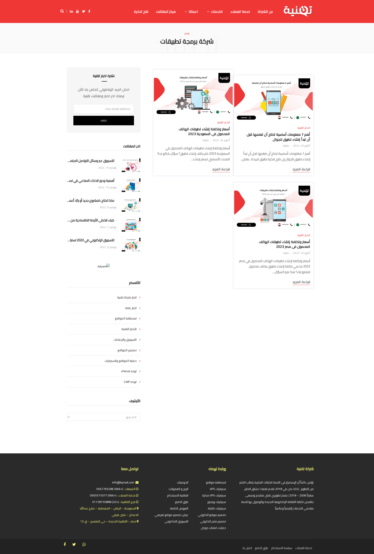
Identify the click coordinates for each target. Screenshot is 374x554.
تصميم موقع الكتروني (212, 515)
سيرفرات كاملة (217, 508)
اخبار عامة (131, 308)
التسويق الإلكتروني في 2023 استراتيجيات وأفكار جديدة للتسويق (90, 240)
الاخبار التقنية (304, 127)
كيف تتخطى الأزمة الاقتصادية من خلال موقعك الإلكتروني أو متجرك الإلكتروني (90, 220)
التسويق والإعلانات (125, 339)
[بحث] (63, 11)
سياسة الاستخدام (281, 548)
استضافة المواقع (126, 318)
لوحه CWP (130, 382)
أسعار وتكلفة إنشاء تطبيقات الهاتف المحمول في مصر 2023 (284, 244)
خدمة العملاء (303, 548)
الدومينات (182, 482)
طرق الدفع (181, 502)
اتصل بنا (247, 548)
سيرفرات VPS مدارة (214, 495)
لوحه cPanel (129, 371)
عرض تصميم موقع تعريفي (171, 515)
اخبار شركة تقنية (127, 297)
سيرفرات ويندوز (216, 502)
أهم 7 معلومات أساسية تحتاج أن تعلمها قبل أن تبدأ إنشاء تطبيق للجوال (278, 136)
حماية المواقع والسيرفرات (121, 361)
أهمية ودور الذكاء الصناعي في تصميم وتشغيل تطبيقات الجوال (90, 180)
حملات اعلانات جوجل (213, 528)
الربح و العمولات (178, 489)
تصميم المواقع (127, 350)
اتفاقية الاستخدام (177, 495)
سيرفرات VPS (218, 489)
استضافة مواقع (216, 482)
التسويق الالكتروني (176, 521)
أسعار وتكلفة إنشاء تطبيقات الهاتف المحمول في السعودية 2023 (204, 131)
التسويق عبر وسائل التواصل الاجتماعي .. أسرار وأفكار (90, 160)
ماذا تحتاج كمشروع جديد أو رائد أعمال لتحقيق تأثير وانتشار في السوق (90, 200)
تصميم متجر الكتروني (213, 521)
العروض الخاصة (179, 508)
